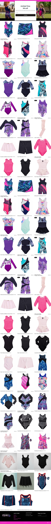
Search (15, 515)
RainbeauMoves (5, 522)
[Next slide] (50, 29)
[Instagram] (48, 522)
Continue (25, 15)
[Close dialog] (35, 2)
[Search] (45, 4)
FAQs (14, 517)
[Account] (47, 4)
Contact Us (16, 519)
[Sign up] (46, 515)
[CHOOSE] (15, 36)
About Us (15, 516)
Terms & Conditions (17, 518)
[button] (48, 19)
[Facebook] (47, 522)
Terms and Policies (25, 522)
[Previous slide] (35, 29)
